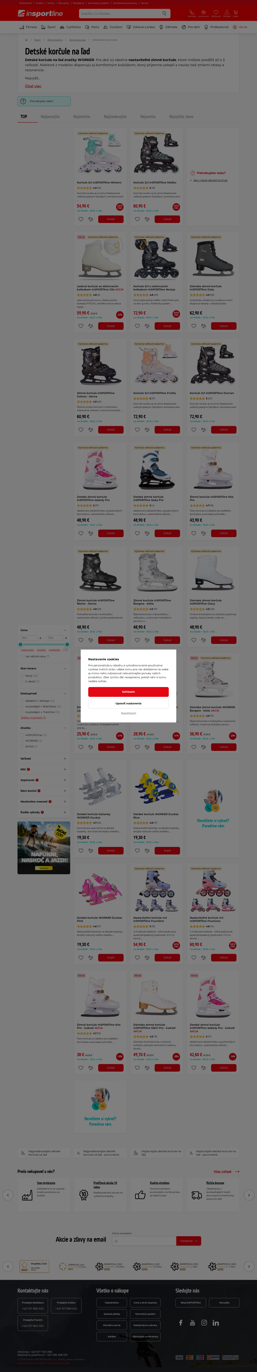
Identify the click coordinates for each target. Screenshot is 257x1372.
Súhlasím (128, 691)
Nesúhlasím (128, 713)
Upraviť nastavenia (128, 703)
